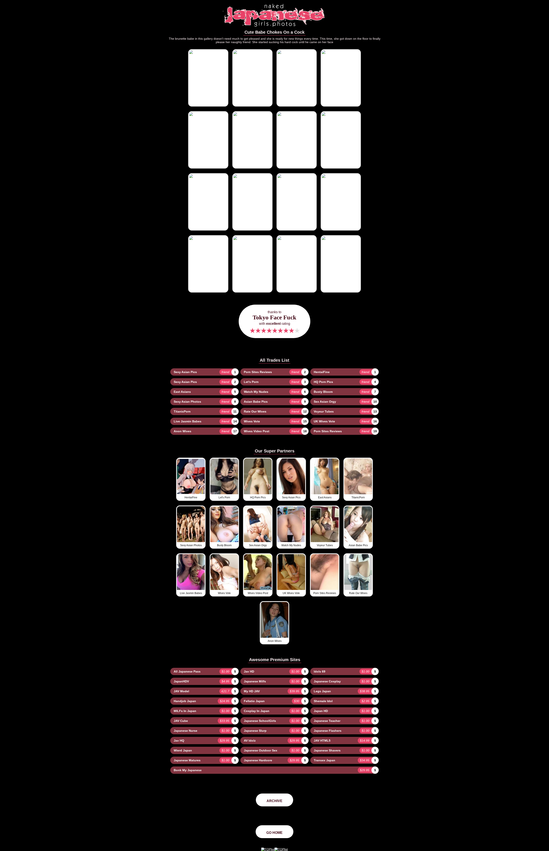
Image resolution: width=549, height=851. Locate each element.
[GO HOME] (274, 28)
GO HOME (274, 832)
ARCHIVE (274, 801)
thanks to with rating (274, 322)
